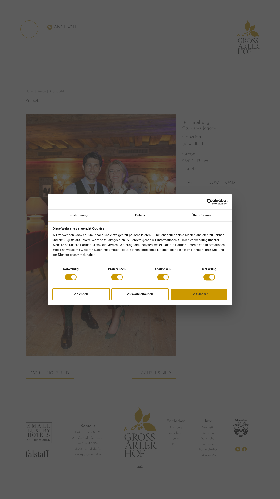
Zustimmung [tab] (78, 215)
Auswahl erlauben (140, 294)
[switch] (117, 277)
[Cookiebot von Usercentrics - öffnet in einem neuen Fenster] (210, 202)
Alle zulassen (198, 294)
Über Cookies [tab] (201, 215)
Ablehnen (81, 294)
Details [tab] (140, 215)
